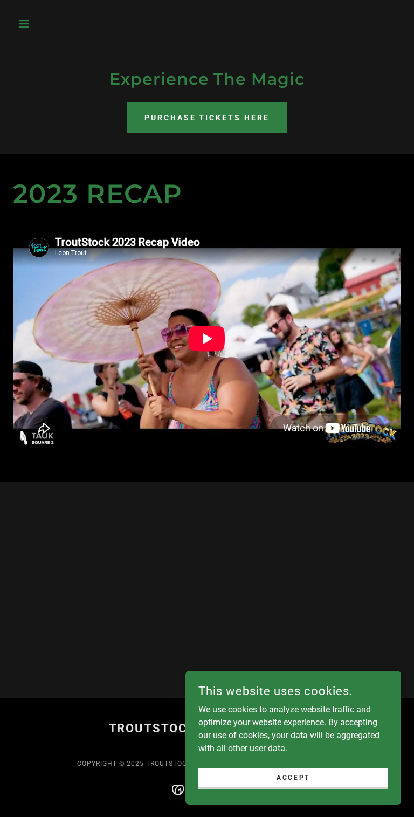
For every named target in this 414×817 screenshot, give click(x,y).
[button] (42, 24)
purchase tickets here (207, 117)
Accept (293, 777)
